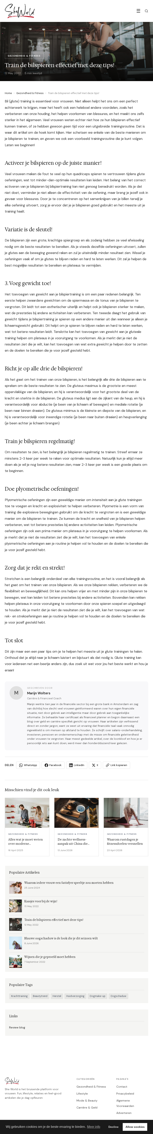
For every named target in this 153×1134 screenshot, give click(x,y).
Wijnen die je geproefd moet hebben (50, 957)
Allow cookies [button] (135, 1126)
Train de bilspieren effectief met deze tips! (53, 920)
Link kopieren (119, 765)
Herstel (57, 996)
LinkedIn (79, 765)
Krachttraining (19, 996)
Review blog (17, 1027)
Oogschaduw (118, 996)
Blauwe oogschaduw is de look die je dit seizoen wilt (61, 938)
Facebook (55, 765)
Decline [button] (113, 1126)
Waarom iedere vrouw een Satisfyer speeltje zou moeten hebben (69, 883)
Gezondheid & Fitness (30, 93)
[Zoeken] (146, 11)
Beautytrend (40, 996)
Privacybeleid (125, 1093)
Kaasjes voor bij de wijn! (40, 901)
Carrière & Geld (86, 1107)
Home (8, 93)
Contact (121, 1086)
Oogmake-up (97, 996)
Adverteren (123, 1113)
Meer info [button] (93, 1126)
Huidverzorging (75, 996)
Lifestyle (82, 1093)
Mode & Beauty (86, 1100)
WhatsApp (30, 765)
